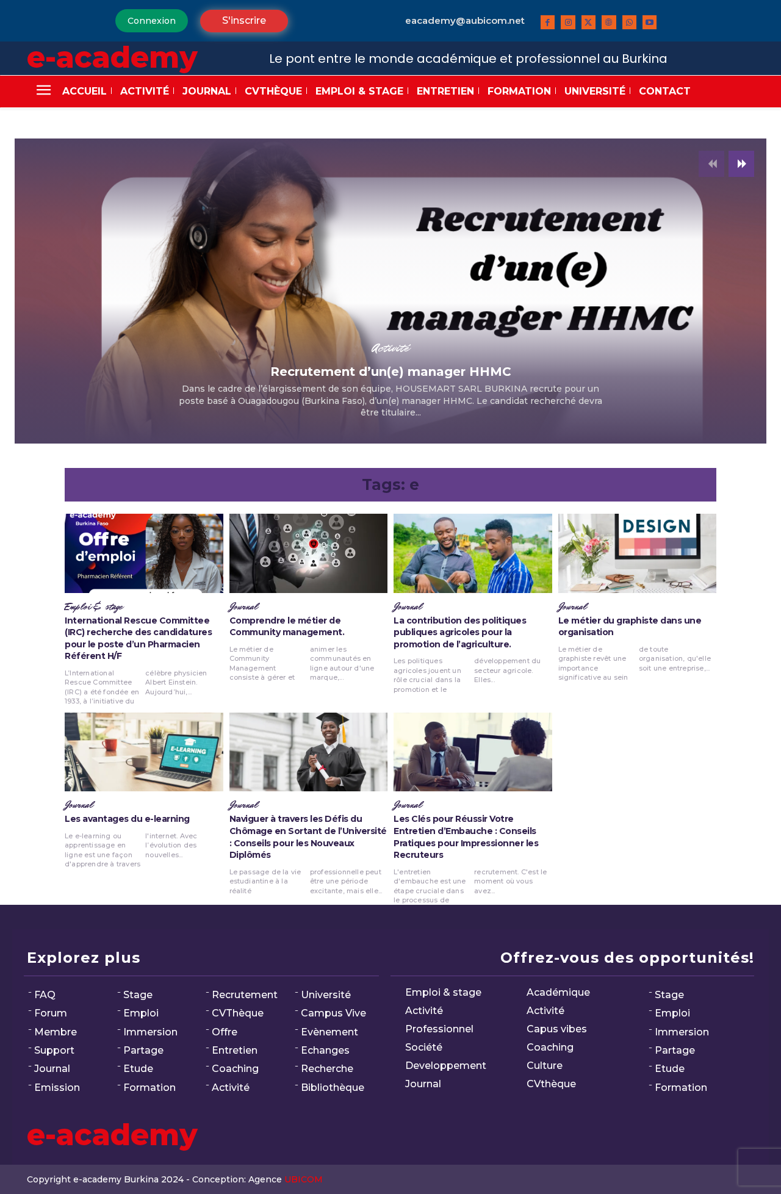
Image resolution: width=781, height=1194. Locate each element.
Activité (390, 348)
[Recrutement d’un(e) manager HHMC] (390, 291)
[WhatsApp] (629, 22)
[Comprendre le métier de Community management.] (308, 553)
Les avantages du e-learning (127, 818)
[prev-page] (711, 164)
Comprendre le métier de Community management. (287, 626)
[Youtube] (649, 22)
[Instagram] (568, 22)
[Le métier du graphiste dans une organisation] (637, 553)
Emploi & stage (94, 607)
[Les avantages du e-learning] (144, 752)
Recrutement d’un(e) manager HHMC (390, 371)
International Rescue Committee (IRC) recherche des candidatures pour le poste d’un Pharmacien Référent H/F (138, 638)
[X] (588, 22)
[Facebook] (548, 22)
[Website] (609, 22)
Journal (243, 607)
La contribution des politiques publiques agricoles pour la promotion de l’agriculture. (460, 632)
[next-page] (741, 164)
